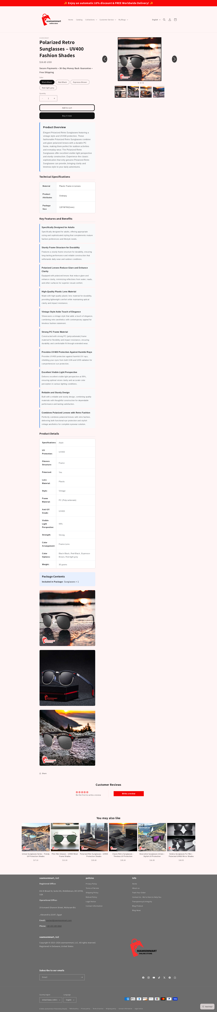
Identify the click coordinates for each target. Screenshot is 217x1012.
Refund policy (74, 1008)
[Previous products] (21, 842)
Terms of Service (92, 888)
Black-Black (47, 82)
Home (134, 884)
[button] (91, 19)
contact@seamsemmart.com (59, 920)
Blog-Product (137, 906)
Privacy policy (85, 1008)
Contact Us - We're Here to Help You (146, 897)
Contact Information (94, 906)
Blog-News (136, 910)
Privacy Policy (91, 884)
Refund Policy (91, 897)
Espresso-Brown (80, 82)
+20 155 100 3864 (54, 926)
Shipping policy (111, 1008)
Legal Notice (91, 901)
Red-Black (62, 82)
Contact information (125, 1008)
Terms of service (98, 1008)
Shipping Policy (92, 892)
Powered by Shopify (60, 1009)
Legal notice (139, 1008)
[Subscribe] (82, 977)
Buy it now (67, 116)
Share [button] (44, 773)
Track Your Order (139, 892)
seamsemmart (49, 1009)
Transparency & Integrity (142, 901)
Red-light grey (48, 88)
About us (136, 888)
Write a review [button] (128, 793)
